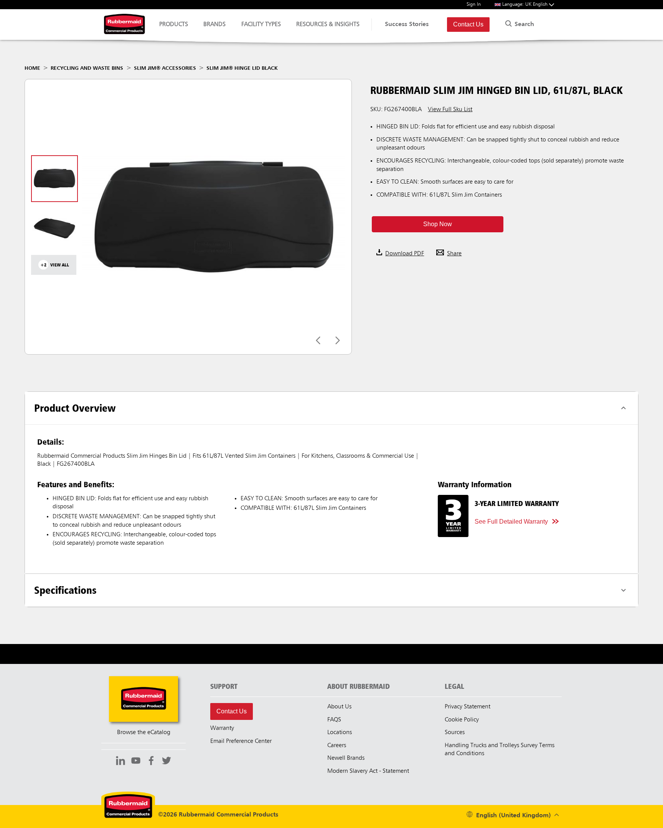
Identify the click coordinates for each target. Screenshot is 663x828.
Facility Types (261, 24)
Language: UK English (525, 4)
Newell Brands (345, 758)
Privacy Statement (467, 707)
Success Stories (407, 24)
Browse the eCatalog (143, 732)
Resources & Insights (328, 24)
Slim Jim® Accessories (165, 68)
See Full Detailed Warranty (511, 521)
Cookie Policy (462, 720)
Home (32, 68)
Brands (214, 24)
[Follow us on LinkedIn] (120, 762)
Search (523, 24)
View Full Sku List (450, 110)
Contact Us (468, 24)
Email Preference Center (241, 741)
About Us (339, 707)
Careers (336, 746)
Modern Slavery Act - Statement (368, 771)
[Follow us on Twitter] (166, 762)
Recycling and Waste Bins (87, 68)
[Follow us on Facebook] (151, 762)
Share (454, 254)
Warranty (222, 728)
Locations (339, 732)
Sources (455, 732)
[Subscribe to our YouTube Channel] (136, 762)
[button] (437, 224)
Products (173, 24)
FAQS (334, 720)
